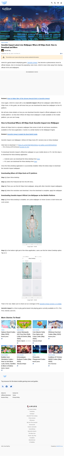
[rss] (2, 386)
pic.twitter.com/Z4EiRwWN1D (47, 145)
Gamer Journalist (32, 426)
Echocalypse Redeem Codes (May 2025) (24, 359)
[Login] (61, 2)
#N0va (36, 145)
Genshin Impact (32, 62)
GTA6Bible (32, 442)
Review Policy (4, 397)
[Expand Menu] (58, 2)
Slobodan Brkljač (37, 341)
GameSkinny (32, 429)
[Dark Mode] (55, 2)
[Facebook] (7, 386)
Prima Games (32, 418)
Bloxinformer (32, 440)
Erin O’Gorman (52, 363)
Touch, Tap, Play (32, 435)
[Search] (51, 2)
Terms (14, 395)
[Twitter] (11, 386)
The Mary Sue (32, 433)
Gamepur (32, 413)
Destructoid (32, 424)
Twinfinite (32, 411)
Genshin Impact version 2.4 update (50, 304)
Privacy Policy (16, 397)
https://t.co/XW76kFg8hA (26, 145)
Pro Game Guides (32, 409)
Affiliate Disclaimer (6, 395)
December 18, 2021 (24, 147)
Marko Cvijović (21, 341)
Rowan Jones (4, 336)
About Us (3, 393)
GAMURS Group (59, 446)
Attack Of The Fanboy (32, 416)
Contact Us (15, 393)
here (38, 159)
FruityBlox (32, 437)
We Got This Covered (32, 422)
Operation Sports (32, 431)
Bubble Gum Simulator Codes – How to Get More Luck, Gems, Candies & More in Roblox (8, 361)
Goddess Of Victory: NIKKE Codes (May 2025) (55, 359)
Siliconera (32, 420)
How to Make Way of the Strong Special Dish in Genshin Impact (28, 98)
